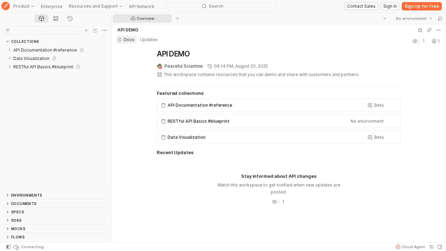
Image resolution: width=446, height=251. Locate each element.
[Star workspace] (419, 29)
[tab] (41, 18)
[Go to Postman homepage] (5, 6)
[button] (440, 18)
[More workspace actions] (438, 29)
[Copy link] (428, 29)
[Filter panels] (7, 30)
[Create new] (86, 30)
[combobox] (413, 18)
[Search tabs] (384, 18)
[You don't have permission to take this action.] (177, 18)
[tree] (56, 118)
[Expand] (10, 50)
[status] (30, 246)
